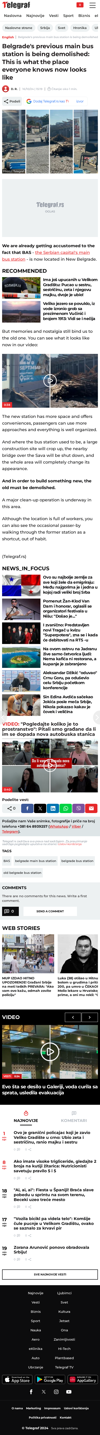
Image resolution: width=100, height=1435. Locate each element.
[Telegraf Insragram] (56, 1392)
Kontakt (65, 1417)
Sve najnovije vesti (50, 1274)
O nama (17, 1408)
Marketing (33, 1408)
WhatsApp (59, 826)
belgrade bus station (77, 861)
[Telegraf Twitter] (43, 1392)
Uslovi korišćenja (69, 844)
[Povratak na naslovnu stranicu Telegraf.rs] (16, 5)
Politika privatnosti (43, 1417)
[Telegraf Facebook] (31, 1392)
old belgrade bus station (22, 872)
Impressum (52, 1408)
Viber (76, 826)
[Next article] (96, 717)
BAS (6, 861)
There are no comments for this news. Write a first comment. (44, 898)
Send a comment (50, 911)
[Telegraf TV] (68, 1392)
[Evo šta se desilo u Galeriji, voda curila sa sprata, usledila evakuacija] (50, 1052)
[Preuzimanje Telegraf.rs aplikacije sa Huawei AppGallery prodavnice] (83, 1379)
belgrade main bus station (35, 861)
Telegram (10, 831)
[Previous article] (3, 717)
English (8, 37)
